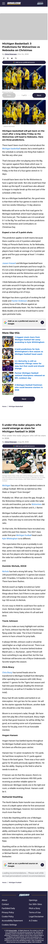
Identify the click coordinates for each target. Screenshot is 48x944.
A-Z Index (33, 920)
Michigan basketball (11, 148)
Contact (5, 904)
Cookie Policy (8, 916)
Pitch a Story (34, 908)
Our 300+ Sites (35, 904)
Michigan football (23, 535)
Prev (9, 95)
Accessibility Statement (12, 920)
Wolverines (37, 504)
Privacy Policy (8, 912)
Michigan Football (15, 882)
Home (4, 406)
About (4, 900)
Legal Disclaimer (36, 916)
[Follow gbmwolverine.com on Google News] (42, 322)
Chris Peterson (11, 54)
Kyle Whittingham (10, 538)
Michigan (6, 485)
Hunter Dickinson (19, 301)
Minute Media (13, 930)
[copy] (15, 58)
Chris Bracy (7, 672)
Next (39, 95)
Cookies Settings (9, 925)
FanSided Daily (8, 908)
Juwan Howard (9, 263)
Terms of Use (35, 912)
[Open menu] (3, 3)
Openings (33, 900)
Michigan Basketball (16, 406)
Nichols (5, 571)
